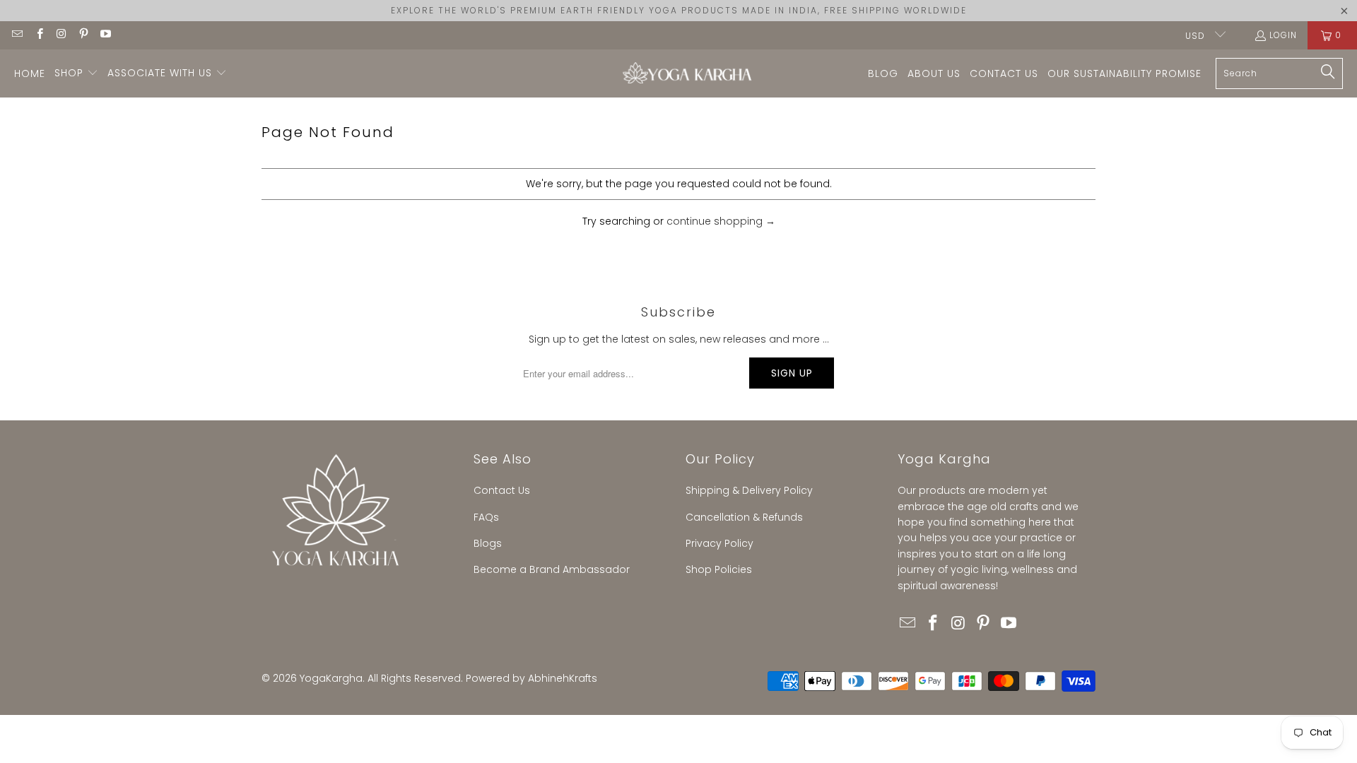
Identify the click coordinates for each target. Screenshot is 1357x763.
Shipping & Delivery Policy (749, 490)
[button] (76, 73)
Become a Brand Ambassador (552, 569)
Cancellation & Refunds (744, 517)
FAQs (486, 517)
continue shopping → (720, 221)
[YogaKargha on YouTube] (105, 35)
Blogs (488, 543)
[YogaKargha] (684, 74)
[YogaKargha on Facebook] (39, 35)
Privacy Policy (719, 543)
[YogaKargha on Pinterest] (83, 35)
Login (1283, 35)
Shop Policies (719, 569)
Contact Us (502, 490)
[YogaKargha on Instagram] (61, 35)
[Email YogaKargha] (17, 35)
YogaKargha (331, 678)
